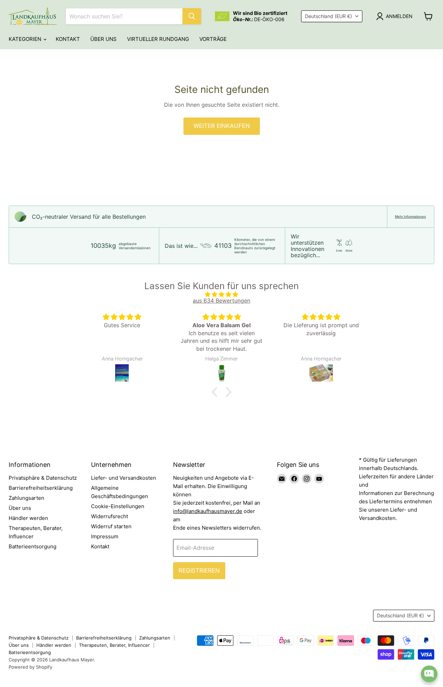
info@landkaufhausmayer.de (207, 511)
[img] (221, 294)
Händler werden (28, 518)
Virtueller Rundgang (158, 39)
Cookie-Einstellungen (117, 506)
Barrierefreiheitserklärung (41, 488)
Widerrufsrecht (109, 516)
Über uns (103, 39)
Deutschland (328, 16)
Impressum (104, 536)
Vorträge (213, 39)
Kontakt (68, 39)
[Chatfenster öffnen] (429, 674)
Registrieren (199, 570)
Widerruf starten (111, 526)
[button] (216, 392)
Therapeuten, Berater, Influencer (114, 645)
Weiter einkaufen (221, 125)
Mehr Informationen (410, 216)
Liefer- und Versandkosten (123, 478)
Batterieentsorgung (32, 546)
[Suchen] (191, 16)
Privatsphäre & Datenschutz (43, 478)
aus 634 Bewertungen (221, 300)
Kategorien (26, 39)
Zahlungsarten (26, 498)
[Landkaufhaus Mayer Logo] (33, 16)
